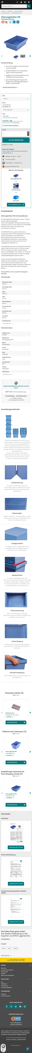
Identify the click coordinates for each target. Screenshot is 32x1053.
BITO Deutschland (15, 1045)
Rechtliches (5, 979)
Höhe (3, 95)
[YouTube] (19, 1006)
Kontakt (3, 973)
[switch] (3, 1051)
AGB (2, 982)
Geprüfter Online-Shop (16, 1014)
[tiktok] (24, 1006)
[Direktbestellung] (25, 2)
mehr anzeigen (5, 955)
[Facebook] (6, 1006)
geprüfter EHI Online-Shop (12, 166)
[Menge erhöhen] (28, 132)
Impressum (4, 984)
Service (3, 965)
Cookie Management (6, 987)
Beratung (3, 968)
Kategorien (10, 11)
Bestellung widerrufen (7, 975)
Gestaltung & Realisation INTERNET (16, 1039)
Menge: (4, 129)
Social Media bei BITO (16, 1002)
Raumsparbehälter (5, 13)
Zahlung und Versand (7, 970)
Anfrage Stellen (6, 153)
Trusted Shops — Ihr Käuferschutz (13, 163)
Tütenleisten (16, 200)
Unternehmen (5, 991)
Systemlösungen (5, 996)
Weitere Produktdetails (9, 87)
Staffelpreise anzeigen (11, 125)
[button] (29, 2)
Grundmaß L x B (6, 106)
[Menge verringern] (28, 135)
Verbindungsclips (16, 190)
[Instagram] (10, 1006)
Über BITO (3, 994)
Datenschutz (4, 985)
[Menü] (2, 2)
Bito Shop (3, 11)
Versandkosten (16, 122)
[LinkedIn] (15, 1006)
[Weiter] (30, 56)
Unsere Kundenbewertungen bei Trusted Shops (16, 387)
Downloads (4, 972)
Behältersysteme (18, 11)
